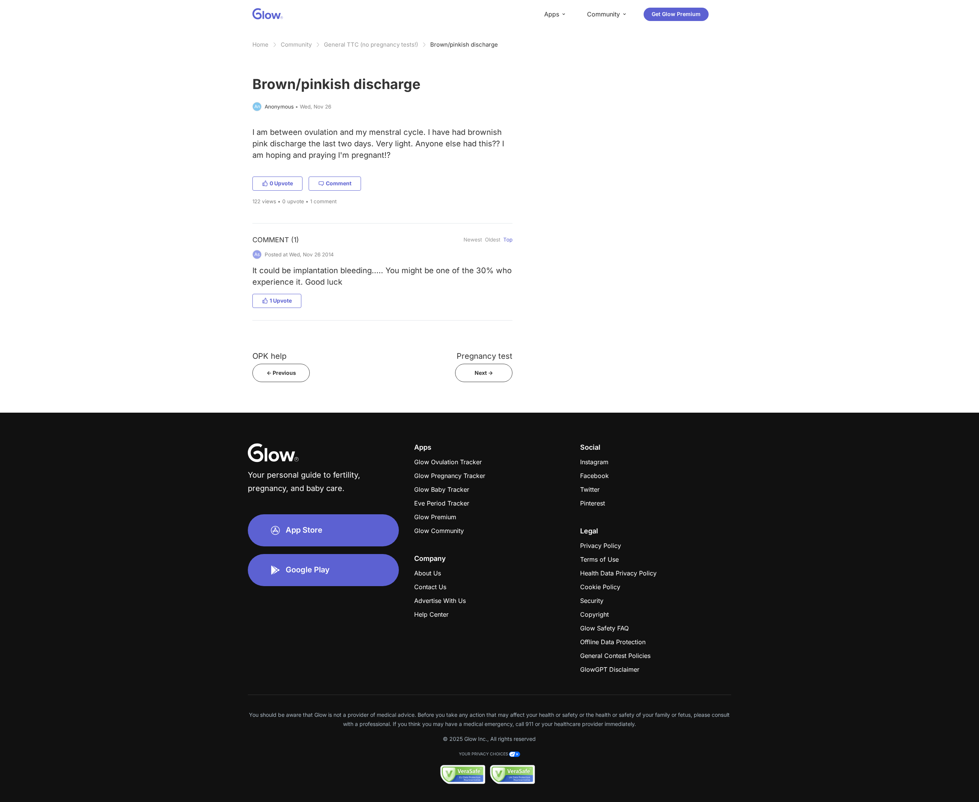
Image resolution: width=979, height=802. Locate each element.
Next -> (484, 372)
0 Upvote (281, 183)
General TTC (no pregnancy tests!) (371, 44)
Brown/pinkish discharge (464, 44)
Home (260, 44)
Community (296, 44)
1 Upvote (281, 300)
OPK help (269, 356)
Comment (338, 183)
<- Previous (281, 372)
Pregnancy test (484, 356)
